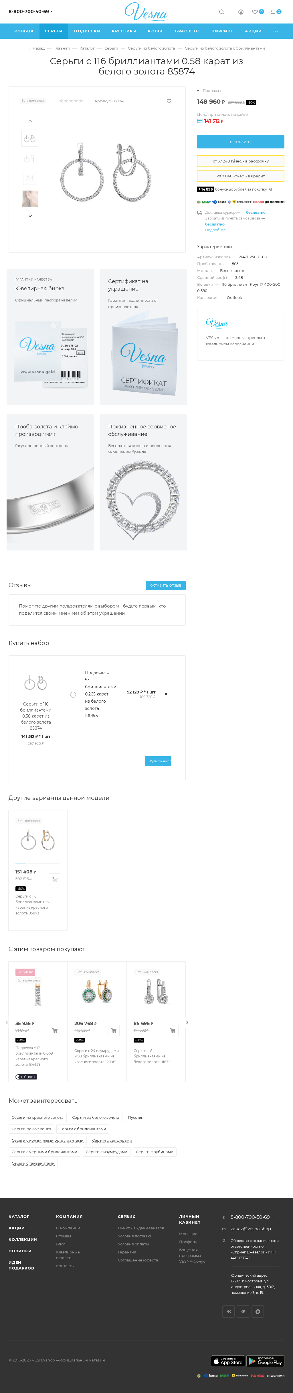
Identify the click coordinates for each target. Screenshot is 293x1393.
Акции (17, 1228)
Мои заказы (190, 1233)
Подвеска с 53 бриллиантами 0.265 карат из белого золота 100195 (100, 694)
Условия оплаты (133, 1244)
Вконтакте (228, 1311)
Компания (69, 1216)
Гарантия (127, 1252)
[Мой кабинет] (240, 12)
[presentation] (30, 120)
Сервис (127, 1216)
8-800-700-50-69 (29, 11)
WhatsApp (258, 1311)
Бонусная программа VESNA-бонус (192, 1255)
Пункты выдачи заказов (141, 1228)
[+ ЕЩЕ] (276, 31)
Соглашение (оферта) (138, 1260)
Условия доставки (135, 1236)
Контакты (65, 1265)
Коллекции (23, 1239)
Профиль (188, 1241)
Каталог (19, 1216)
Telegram (243, 1311)
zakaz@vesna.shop (251, 1228)
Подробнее (215, 230)
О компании (68, 1228)
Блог (60, 1244)
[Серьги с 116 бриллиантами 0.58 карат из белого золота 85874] (106, 171)
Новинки (20, 1251)
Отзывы (63, 1236)
